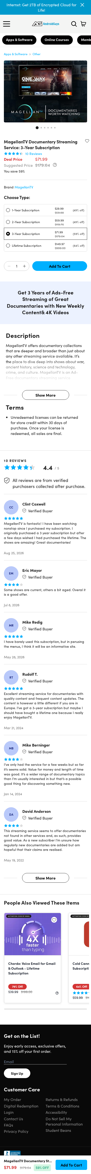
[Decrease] (9, 266)
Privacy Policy (16, 1131)
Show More (45, 395)
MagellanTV (24, 187)
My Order (12, 1099)
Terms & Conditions (62, 1105)
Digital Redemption (21, 1105)
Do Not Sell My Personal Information (64, 1121)
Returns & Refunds (62, 1099)
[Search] (74, 24)
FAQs (8, 1124)
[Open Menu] (8, 24)
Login (9, 1112)
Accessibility (56, 1112)
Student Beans (58, 1130)
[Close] (82, 5)
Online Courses (57, 39)
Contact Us (13, 1118)
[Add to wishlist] (87, 141)
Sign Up (17, 1073)
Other (37, 54)
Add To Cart (59, 266)
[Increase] (24, 266)
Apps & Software (19, 39)
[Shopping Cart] (83, 24)
